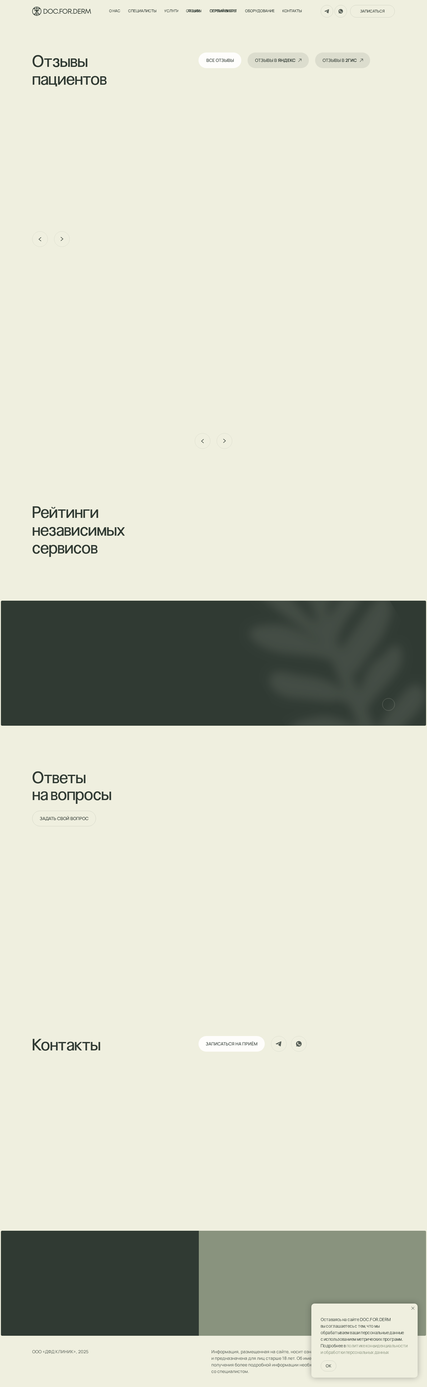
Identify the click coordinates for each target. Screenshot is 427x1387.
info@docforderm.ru (56, 1195)
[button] (62, 197)
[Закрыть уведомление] (413, 1308)
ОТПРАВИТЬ (153, 693)
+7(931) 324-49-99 (54, 1155)
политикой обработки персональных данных (150, 708)
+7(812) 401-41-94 (53, 1162)
